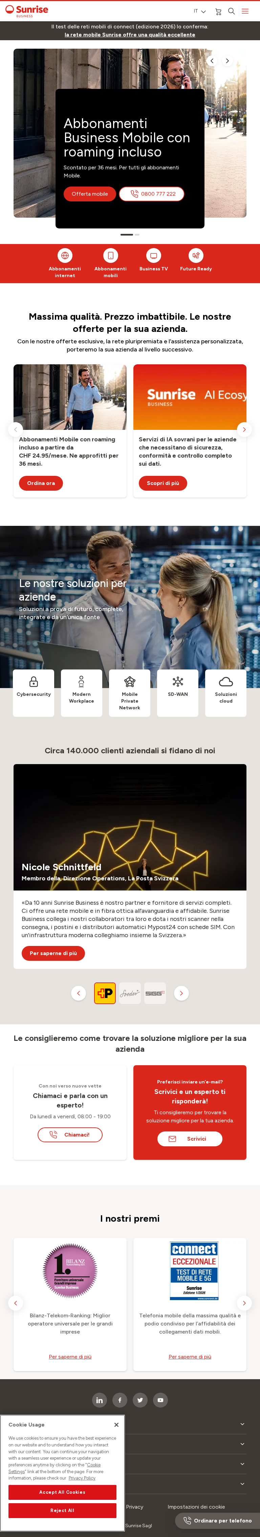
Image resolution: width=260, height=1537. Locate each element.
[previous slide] (212, 60)
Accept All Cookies (62, 1492)
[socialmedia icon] (160, 1400)
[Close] (116, 1424)
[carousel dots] (123, 235)
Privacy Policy (82, 1478)
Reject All (62, 1510)
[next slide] (227, 60)
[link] (130, 35)
